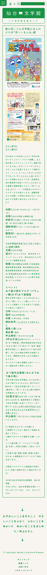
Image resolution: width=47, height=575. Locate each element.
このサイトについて (23, 570)
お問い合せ (23, 566)
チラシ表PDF (12, 146)
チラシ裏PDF (12, 149)
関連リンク (23, 563)
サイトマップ (23, 559)
